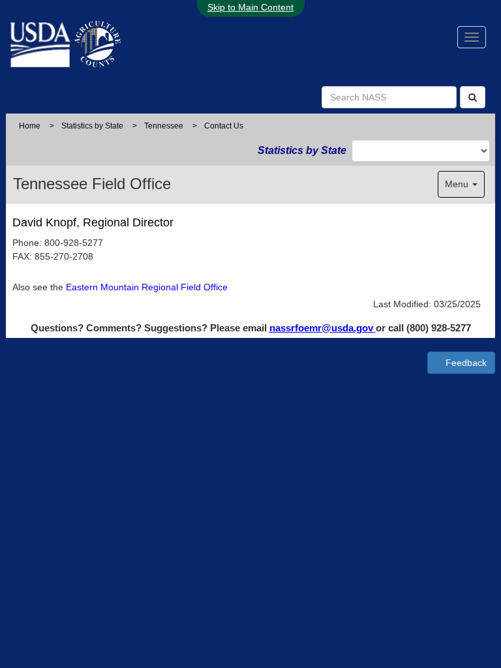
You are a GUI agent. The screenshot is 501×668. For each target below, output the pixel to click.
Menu (458, 184)
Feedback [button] (465, 362)
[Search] (472, 97)
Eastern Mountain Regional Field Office (147, 287)
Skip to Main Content (250, 7)
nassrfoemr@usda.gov (322, 327)
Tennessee (163, 125)
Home (29, 125)
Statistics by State (92, 125)
